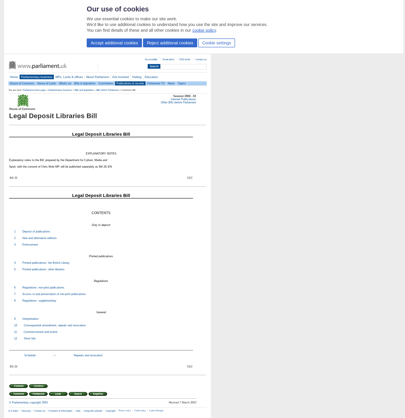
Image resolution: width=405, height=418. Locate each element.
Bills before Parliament (107, 90)
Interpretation (30, 318)
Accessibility (151, 59)
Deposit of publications (36, 231)
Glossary (26, 411)
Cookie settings (216, 43)
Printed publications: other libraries (43, 269)
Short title (30, 338)
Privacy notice (125, 411)
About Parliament (97, 77)
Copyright (110, 411)
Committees (106, 83)
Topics (182, 83)
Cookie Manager (156, 411)
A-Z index (13, 411)
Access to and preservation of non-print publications (54, 294)
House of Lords (46, 83)
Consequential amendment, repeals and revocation (55, 325)
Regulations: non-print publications (43, 287)
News (171, 83)
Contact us (201, 59)
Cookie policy (140, 411)
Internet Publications (183, 99)
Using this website (93, 411)
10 (15, 325)
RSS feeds (185, 59)
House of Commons (22, 83)
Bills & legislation (84, 83)
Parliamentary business (36, 77)
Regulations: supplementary (39, 300)
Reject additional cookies (170, 43)
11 (15, 331)
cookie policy (204, 30)
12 (15, 338)
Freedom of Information (60, 411)
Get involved (120, 77)
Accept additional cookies (114, 43)
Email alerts (168, 59)
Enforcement (30, 244)
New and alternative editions (39, 238)
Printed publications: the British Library (46, 262)
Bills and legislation (84, 90)
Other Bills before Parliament (178, 102)
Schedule (30, 355)
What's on (65, 83)
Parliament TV (156, 83)
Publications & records (130, 83)
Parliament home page (34, 90)
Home (14, 77)
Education (151, 77)
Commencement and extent (40, 331)
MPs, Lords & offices (69, 77)
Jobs (78, 411)
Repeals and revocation (88, 355)
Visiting (137, 77)
